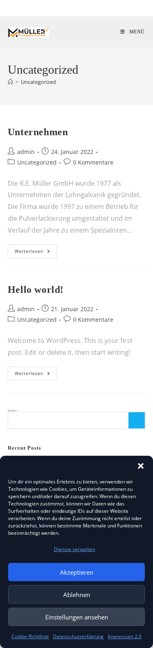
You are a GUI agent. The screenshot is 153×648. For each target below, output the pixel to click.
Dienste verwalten (74, 549)
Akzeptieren (76, 572)
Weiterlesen (36, 251)
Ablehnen (76, 595)
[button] (141, 466)
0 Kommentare (93, 162)
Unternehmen (38, 132)
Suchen (12, 410)
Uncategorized (38, 82)
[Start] (10, 82)
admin (26, 152)
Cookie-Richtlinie (30, 636)
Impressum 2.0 (125, 636)
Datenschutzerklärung (78, 636)
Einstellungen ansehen (76, 617)
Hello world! (36, 289)
